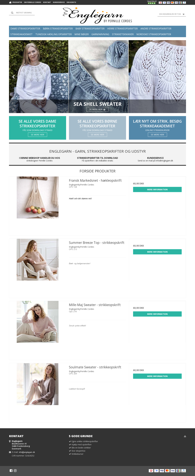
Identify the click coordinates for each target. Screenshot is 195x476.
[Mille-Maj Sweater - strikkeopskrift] (37, 329)
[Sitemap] (185, 436)
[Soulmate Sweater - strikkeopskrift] (37, 391)
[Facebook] (11, 470)
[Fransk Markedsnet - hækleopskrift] (37, 205)
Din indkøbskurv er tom (170, 14)
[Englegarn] (97, 15)
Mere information (157, 189)
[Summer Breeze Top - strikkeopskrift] (37, 267)
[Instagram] (15, 470)
